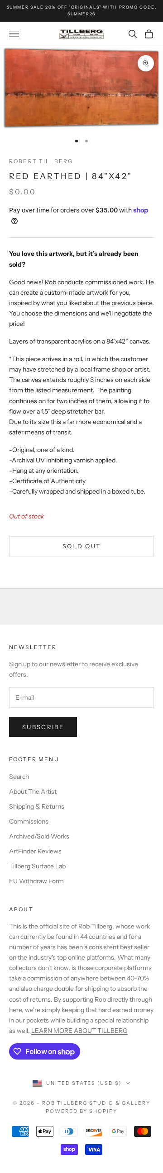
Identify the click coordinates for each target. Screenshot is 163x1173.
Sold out (81, 546)
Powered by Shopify (82, 1111)
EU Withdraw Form (36, 881)
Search (19, 777)
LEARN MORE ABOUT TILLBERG (79, 1031)
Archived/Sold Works (39, 836)
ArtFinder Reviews (35, 851)
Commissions (28, 821)
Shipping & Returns (36, 806)
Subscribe (43, 726)
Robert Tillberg (41, 161)
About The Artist (33, 791)
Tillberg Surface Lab (37, 866)
